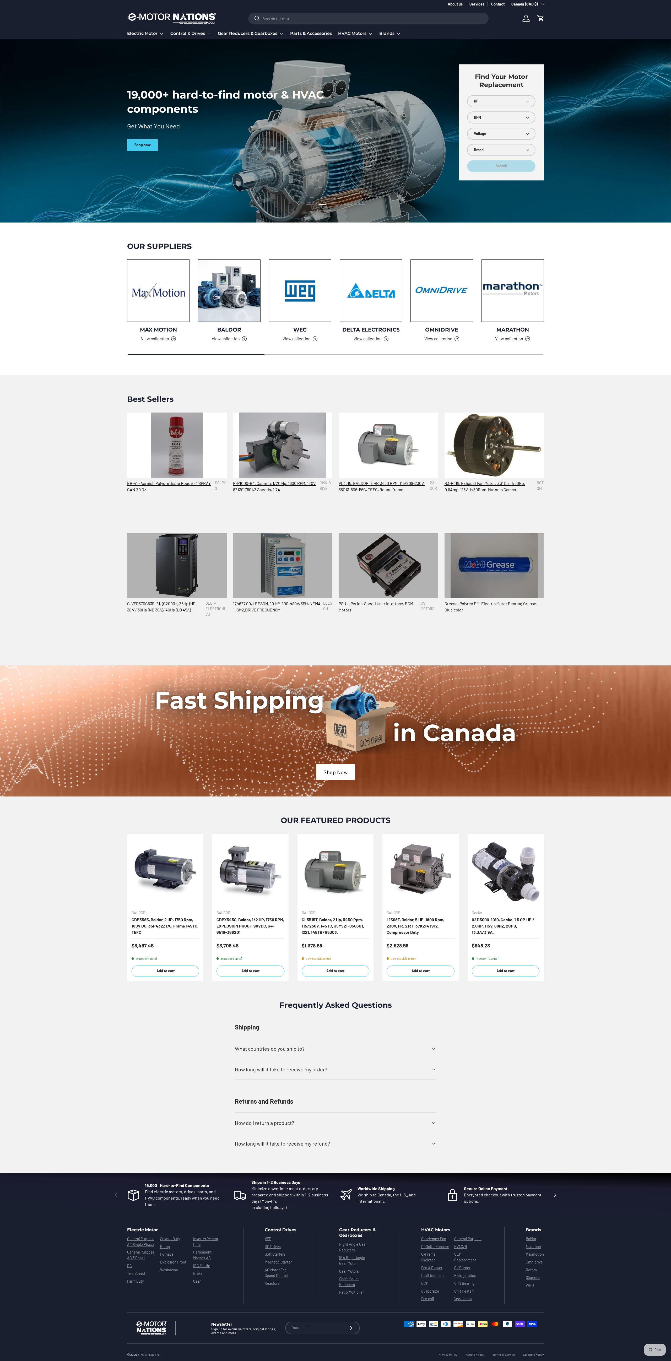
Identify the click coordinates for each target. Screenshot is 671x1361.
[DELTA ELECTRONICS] (371, 291)
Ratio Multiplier (351, 1292)
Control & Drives (187, 33)
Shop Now (335, 772)
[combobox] (368, 18)
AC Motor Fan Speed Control (276, 1273)
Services (476, 4)
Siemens (533, 1277)
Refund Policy (475, 1354)
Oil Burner (462, 1268)
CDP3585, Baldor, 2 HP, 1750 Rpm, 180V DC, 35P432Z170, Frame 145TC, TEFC (165, 926)
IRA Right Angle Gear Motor (352, 1260)
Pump (165, 1246)
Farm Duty (135, 1281)
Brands (386, 33)
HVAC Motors (352, 33)
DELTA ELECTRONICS (371, 330)
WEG (300, 330)
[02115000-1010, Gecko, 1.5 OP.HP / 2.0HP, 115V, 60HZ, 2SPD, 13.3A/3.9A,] (505, 872)
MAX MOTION (158, 330)
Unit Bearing (464, 1283)
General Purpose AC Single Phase (140, 1242)
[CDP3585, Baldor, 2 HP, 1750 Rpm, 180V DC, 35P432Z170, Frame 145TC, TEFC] (165, 872)
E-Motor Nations (148, 1354)
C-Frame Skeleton (428, 1257)
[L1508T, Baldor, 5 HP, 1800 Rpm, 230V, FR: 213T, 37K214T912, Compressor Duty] (420, 872)
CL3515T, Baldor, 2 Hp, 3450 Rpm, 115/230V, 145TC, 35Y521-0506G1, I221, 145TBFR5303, (333, 926)
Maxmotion (535, 1254)
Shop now (142, 137)
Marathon (533, 1246)
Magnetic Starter (278, 1262)
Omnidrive (534, 1262)
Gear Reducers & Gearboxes (247, 33)
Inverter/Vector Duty (205, 1242)
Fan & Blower (431, 1268)
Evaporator (430, 1291)
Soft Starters (275, 1254)
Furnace (167, 1254)
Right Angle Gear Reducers (353, 1247)
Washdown (169, 1270)
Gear (197, 1281)
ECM (425, 1283)
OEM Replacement (465, 1257)
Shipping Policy (533, 1354)
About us (455, 4)
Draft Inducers (433, 1275)
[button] (540, 18)
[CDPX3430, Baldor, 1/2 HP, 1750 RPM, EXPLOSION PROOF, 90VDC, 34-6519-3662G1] (250, 872)
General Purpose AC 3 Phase (140, 1255)
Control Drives (280, 1229)
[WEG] (300, 291)
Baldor (531, 1239)
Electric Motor (142, 33)
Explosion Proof (173, 1262)
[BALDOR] (229, 291)
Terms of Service (504, 1354)
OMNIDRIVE (441, 330)
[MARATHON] (513, 291)
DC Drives (273, 1246)
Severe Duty (170, 1239)
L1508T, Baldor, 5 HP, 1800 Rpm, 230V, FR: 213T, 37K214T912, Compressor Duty (415, 926)
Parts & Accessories (311, 33)
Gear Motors (349, 1271)
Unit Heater (463, 1291)
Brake (198, 1273)
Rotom (531, 1270)
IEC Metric (201, 1266)
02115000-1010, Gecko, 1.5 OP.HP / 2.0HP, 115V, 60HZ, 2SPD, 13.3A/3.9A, (503, 926)
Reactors (272, 1283)
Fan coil (427, 1299)
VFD (268, 1239)
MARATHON (512, 330)
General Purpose (467, 1239)
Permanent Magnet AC (202, 1255)
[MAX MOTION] (158, 291)
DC (129, 1266)
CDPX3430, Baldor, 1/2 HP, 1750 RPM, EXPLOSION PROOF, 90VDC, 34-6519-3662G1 (250, 926)
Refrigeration (465, 1275)
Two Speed (136, 1273)
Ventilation (463, 1299)
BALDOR (229, 330)
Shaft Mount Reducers (349, 1282)
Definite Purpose (435, 1246)
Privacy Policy (448, 1354)
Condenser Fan (433, 1239)
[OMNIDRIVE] (442, 291)
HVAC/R (460, 1246)
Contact (498, 4)
